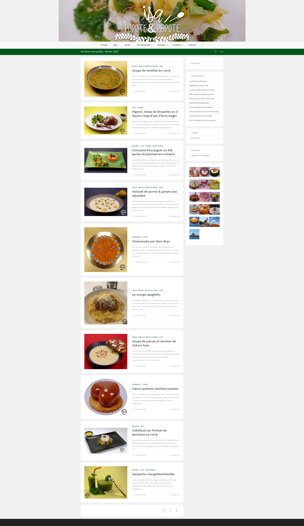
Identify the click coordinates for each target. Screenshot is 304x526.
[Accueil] (215, 51)
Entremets (136, 237)
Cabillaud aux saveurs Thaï (198, 85)
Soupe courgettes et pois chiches (200, 107)
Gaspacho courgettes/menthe (153, 474)
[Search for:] (204, 63)
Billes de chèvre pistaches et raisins (201, 94)
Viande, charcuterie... (155, 146)
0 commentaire (140, 91)
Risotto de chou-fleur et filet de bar (201, 99)
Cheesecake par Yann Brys (151, 241)
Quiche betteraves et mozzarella (200, 116)
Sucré (145, 237)
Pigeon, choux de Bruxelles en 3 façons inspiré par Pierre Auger (155, 114)
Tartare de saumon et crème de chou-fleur (204, 111)
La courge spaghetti (146, 294)
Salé (161, 66)
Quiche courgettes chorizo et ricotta (202, 90)
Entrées (135, 146)
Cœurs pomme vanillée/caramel (155, 389)
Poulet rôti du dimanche (197, 81)
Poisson (135, 426)
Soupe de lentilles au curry (151, 70)
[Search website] (202, 45)
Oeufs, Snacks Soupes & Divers (145, 66)
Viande (140, 108)
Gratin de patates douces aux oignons (202, 120)
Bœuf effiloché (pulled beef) (199, 103)
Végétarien (150, 470)
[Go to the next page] (176, 510)
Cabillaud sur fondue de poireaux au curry (149, 432)
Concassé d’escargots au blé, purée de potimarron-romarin (153, 152)
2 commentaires (140, 262)
